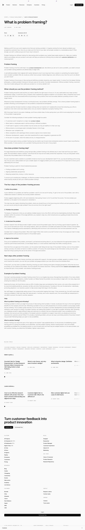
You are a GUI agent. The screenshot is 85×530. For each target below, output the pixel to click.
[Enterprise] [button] (44, 347)
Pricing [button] (43, 4)
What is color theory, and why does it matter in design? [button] (37, 362)
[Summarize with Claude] (22, 36)
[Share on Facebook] (8, 36)
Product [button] (8, 4)
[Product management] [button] (18, 349)
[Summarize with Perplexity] (24, 36)
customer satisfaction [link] (68, 57)
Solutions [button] (14, 4)
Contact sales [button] (79, 4)
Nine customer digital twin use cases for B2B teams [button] (60, 394)
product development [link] (35, 67)
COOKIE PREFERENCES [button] (38, 525)
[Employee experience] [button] (33, 347)
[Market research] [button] (53, 347)
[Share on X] (13, 36)
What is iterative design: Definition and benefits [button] (61, 362)
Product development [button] (16, 17)
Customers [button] (36, 4)
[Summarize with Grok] (27, 36)
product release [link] (35, 121)
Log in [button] (71, 4)
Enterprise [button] (29, 4)
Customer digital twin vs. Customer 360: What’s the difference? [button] (36, 394)
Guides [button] (6, 17)
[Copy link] (5, 36)
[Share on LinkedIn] (11, 36)
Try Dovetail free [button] (19, 427)
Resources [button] (21, 4)
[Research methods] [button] (30, 349)
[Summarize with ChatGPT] (19, 36)
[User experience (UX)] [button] (48, 349)
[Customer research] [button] (10, 347)
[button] (42, 1)
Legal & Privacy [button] (49, 525)
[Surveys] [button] (39, 349)
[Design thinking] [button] (21, 347)
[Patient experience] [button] (65, 347)
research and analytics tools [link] (71, 266)
